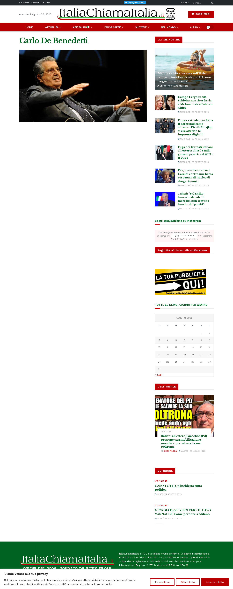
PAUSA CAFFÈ (112, 27)
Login (186, 3)
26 (176, 362)
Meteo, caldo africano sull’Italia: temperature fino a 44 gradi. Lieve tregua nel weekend (184, 77)
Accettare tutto (215, 582)
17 (159, 354)
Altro (194, 27)
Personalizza (162, 582)
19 (176, 354)
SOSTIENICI (202, 14)
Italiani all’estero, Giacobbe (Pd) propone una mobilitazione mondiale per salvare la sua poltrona (184, 441)
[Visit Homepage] (116, 14)
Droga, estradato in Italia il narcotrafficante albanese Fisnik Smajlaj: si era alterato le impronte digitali (195, 127)
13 (184, 347)
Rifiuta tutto (188, 582)
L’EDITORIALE (167, 432)
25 (167, 362)
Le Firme (45, 3)
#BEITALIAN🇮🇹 (81, 27)
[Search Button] (211, 2)
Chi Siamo (24, 3)
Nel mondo (168, 27)
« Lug (158, 374)
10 (159, 347)
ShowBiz (141, 27)
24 (159, 362)
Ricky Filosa (170, 451)
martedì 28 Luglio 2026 (192, 451)
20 (184, 354)
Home (29, 27)
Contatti (35, 3)
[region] (116, 579)
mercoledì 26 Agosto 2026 (173, 86)
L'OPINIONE (161, 481)
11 (168, 347)
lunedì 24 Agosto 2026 (169, 494)
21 (193, 354)
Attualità (52, 27)
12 (176, 347)
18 (167, 354)
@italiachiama (185, 236)
